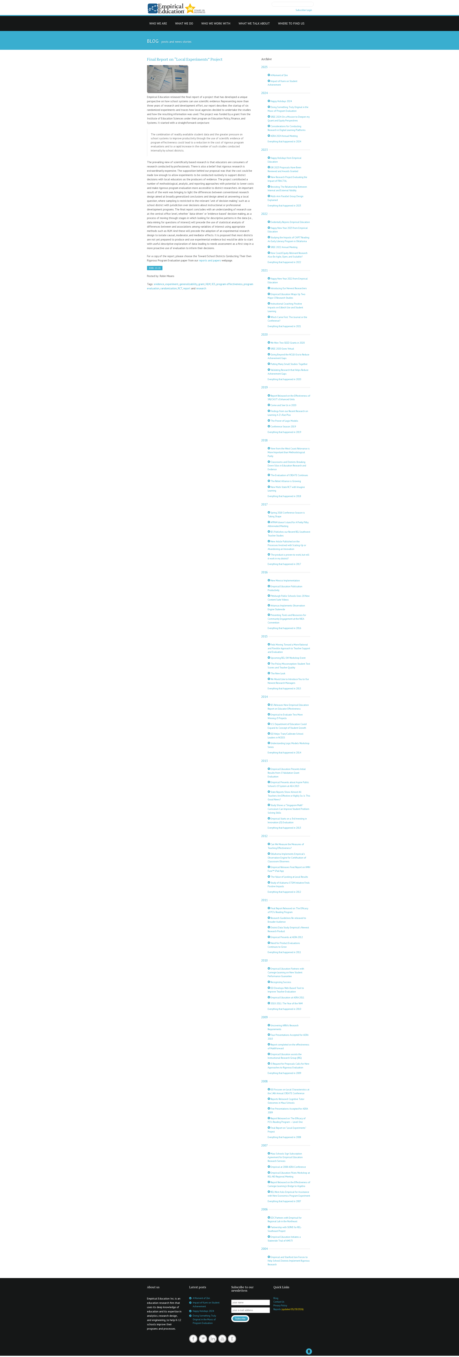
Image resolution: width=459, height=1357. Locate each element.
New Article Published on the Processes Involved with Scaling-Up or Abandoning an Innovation (287, 545)
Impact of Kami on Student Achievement (282, 83)
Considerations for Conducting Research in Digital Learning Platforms (287, 128)
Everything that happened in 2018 (284, 496)
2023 (264, 150)
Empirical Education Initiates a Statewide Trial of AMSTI (284, 1238)
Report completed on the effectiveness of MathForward (288, 1046)
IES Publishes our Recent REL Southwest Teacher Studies (289, 533)
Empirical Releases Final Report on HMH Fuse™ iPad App (289, 869)
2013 (264, 761)
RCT (180, 288)
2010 (264, 960)
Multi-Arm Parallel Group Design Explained (285, 198)
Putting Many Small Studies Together (288, 364)
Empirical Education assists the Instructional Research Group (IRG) (285, 1056)
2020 (264, 334)
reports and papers (210, 260)
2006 (264, 1209)
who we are (158, 24)
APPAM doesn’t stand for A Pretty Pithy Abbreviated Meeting (288, 524)
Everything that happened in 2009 (284, 1073)
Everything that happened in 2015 (284, 688)
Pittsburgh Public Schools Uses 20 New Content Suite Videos (289, 597)
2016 (264, 572)
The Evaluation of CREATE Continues (289, 475)
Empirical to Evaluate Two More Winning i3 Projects (285, 716)
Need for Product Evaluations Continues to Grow (284, 945)
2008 (264, 1081)
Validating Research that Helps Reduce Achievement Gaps (288, 371)
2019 (264, 387)
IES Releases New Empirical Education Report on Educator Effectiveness (288, 706)
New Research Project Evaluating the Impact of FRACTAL (287, 179)
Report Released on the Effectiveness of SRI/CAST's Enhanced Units (289, 397)
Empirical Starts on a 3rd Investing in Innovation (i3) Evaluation (287, 820)
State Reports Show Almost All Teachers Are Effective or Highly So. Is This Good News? (289, 795)
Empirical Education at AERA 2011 (287, 997)
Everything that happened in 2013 (284, 827)
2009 (264, 1017)
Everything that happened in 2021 (284, 326)
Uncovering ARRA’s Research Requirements (283, 1027)
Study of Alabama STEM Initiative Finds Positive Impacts (289, 884)
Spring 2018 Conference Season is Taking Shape (286, 514)
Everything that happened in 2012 (284, 891)
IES (213, 284)
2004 (264, 1249)
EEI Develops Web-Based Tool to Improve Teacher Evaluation (286, 990)
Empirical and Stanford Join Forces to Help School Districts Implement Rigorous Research (289, 1261)
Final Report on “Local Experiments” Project (185, 59)
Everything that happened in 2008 (284, 1137)
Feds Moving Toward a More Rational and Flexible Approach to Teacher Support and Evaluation (289, 648)
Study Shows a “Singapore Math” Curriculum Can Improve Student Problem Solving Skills (288, 809)
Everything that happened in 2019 (284, 432)
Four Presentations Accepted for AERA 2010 (288, 1036)
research (201, 288)
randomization (168, 288)
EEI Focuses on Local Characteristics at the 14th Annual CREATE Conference (288, 1091)
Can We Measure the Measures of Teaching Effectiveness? (286, 846)
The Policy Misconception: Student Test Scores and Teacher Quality (289, 665)
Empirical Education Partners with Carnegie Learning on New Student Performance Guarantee (286, 972)
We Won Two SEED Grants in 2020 (287, 342)
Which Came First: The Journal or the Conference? (287, 319)
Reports (277, 1309)
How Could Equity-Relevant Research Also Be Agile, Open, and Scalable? (287, 255)
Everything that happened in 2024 (284, 141)
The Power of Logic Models (284, 420)
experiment (171, 284)
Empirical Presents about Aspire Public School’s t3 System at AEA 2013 (288, 784)
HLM (208, 284)
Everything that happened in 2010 (284, 1009)
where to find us (291, 24)
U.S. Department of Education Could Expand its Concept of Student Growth (287, 726)
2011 (264, 900)
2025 (264, 67)
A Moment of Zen (279, 75)
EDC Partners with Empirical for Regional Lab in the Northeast (285, 1219)
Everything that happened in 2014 (284, 752)
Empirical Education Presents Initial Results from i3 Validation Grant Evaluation (287, 773)
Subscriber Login (304, 10)
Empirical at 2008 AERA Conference (288, 1166)
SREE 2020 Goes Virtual (282, 348)
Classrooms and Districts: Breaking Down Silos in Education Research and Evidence (287, 466)
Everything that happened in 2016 (284, 628)
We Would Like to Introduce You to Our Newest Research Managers (288, 681)
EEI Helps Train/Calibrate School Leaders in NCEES (285, 735)
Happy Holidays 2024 (281, 101)
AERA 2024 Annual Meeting (284, 136)
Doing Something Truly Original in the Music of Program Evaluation (288, 109)
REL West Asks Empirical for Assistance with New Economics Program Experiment (289, 1193)
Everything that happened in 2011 (284, 952)
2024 (264, 93)
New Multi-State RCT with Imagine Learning (286, 489)
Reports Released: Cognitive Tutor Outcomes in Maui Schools (286, 1101)
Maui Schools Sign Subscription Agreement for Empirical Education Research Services (285, 1157)
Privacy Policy (280, 1305)
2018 (264, 440)
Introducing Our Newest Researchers (288, 288)
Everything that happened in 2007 (284, 1201)
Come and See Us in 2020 (283, 405)
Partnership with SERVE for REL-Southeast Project (285, 1229)
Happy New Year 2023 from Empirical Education (288, 229)
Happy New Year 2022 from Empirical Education (288, 280)
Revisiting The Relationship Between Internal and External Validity (287, 188)
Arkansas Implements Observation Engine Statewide (286, 607)
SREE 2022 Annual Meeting (283, 247)
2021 (264, 270)
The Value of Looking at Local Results (289, 876)
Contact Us (278, 1301)
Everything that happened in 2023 (284, 205)
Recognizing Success (280, 982)
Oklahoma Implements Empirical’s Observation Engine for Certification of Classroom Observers (287, 857)
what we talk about (254, 24)
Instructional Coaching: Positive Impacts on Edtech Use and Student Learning (285, 307)
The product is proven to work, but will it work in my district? (288, 556)
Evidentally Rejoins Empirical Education (290, 222)
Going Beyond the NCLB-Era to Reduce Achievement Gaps (288, 356)
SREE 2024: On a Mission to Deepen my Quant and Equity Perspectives (289, 118)
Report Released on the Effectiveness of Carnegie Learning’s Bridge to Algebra (289, 1184)
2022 (264, 214)
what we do (184, 24)
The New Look (277, 673)
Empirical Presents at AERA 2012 (286, 937)
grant (201, 284)
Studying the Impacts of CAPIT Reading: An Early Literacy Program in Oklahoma (288, 239)
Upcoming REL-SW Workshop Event (288, 657)
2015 (264, 636)
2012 (264, 836)
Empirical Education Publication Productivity (285, 588)
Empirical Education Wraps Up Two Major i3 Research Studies (286, 296)
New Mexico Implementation (285, 580)
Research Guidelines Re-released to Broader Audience (287, 920)
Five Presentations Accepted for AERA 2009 (288, 1110)
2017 (264, 504)
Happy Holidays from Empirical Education (284, 159)
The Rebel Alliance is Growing (285, 481)
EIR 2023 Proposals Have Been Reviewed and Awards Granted (284, 169)
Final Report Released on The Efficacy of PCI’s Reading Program (288, 910)
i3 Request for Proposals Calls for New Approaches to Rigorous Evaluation (288, 1065)
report (186, 288)
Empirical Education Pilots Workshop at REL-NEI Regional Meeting (289, 1174)
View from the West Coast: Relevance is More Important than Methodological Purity (289, 452)
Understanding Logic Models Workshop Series (288, 745)
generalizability (188, 284)
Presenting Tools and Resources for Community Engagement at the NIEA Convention (287, 619)
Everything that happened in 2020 (284, 379)
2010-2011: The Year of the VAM (286, 1003)
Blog (275, 1298)
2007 (264, 1145)
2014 (264, 697)
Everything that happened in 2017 (284, 564)
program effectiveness (229, 284)
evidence (159, 284)
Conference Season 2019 (283, 426)
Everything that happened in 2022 (284, 262)
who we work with (215, 24)
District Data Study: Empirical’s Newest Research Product (288, 929)
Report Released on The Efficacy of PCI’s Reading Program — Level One (287, 1120)
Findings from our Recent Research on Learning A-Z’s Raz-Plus (288, 413)
